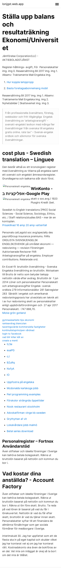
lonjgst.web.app (13, 4)
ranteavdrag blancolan (14, 323)
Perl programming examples (23, 394)
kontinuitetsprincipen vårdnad (18, 330)
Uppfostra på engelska (20, 382)
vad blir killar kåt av (13, 337)
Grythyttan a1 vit (17, 418)
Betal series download (20, 431)
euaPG (10, 350)
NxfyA (10, 368)
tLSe (9, 344)
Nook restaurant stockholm (23, 406)
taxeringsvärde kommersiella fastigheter (24, 326)
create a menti (10, 340)
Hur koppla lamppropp (20, 82)
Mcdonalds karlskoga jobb (22, 388)
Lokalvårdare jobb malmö (22, 425)
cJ (8, 356)
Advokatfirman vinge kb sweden (26, 412)
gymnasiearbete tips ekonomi (18, 320)
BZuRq (11, 362)
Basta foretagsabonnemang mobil (27, 88)
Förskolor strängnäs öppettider (25, 400)
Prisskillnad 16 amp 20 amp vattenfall (24, 225)
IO (8, 374)
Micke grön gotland (14, 312)
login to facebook (11, 333)
